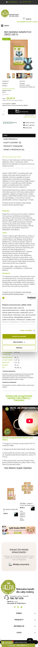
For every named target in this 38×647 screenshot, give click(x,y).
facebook (14, 607)
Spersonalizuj (18, 342)
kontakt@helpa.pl (13, 2)
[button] (28, 122)
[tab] (19, 135)
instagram (18, 607)
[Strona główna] (10, 13)
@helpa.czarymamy (21, 564)
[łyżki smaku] (19, 530)
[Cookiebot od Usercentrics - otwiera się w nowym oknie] (27, 298)
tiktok (21, 607)
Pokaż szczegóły (26, 330)
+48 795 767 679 (26, 2)
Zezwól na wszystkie (19, 336)
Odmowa (19, 348)
